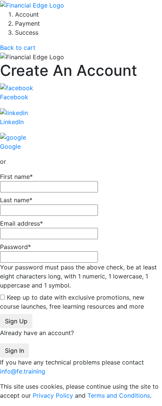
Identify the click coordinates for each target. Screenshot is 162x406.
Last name (16, 200)
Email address (21, 223)
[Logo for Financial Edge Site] (32, 4)
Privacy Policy (53, 395)
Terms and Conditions (118, 395)
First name (16, 176)
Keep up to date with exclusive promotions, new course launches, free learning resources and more (72, 302)
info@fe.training (22, 371)
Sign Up (16, 321)
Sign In (14, 350)
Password (78, 266)
